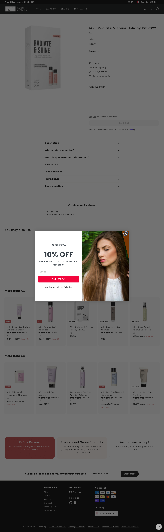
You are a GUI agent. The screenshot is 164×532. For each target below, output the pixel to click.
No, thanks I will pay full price (58, 287)
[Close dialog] (126, 234)
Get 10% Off (59, 279)
